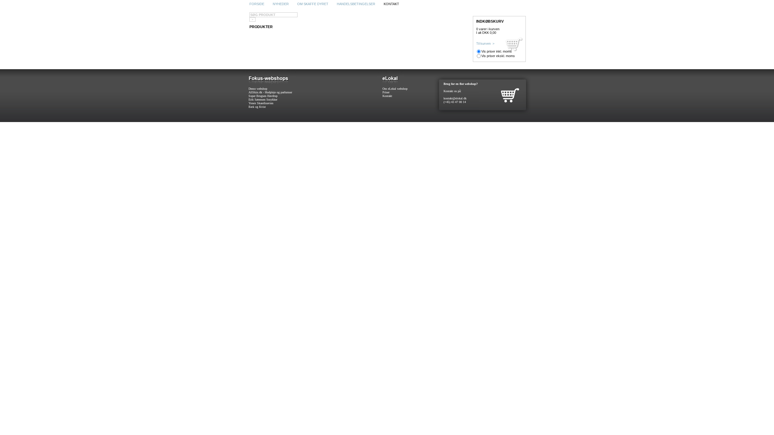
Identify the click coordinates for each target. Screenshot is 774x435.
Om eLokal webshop (395, 88)
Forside (256, 4)
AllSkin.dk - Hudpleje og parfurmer (270, 92)
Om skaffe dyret (312, 4)
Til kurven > (485, 43)
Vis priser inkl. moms (496, 51)
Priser (385, 92)
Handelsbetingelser (356, 4)
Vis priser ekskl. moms (498, 56)
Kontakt (387, 96)
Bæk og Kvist (257, 106)
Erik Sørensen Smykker (263, 99)
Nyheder (281, 4)
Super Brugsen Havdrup (263, 96)
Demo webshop (258, 88)
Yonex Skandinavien (261, 103)
